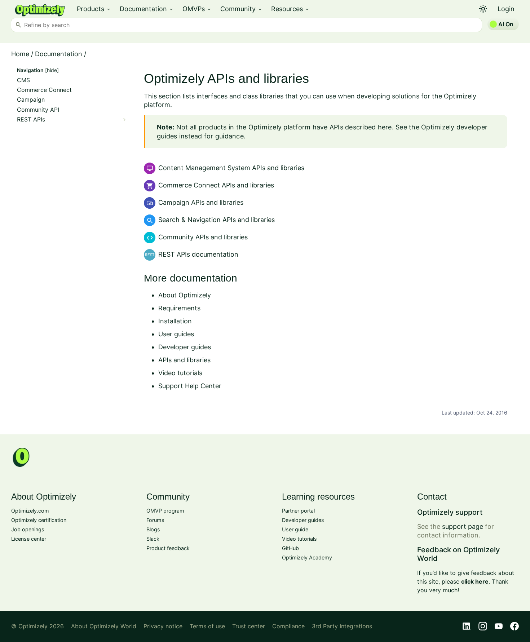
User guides (176, 334)
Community (241, 9)
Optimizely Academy (307, 557)
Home (20, 54)
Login (506, 9)
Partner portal (298, 511)
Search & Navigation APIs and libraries (216, 219)
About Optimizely (184, 295)
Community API (38, 109)
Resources (290, 9)
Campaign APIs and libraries (200, 202)
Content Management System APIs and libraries (231, 168)
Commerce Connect (44, 90)
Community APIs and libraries (203, 237)
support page (462, 526)
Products (94, 9)
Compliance (288, 626)
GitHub (290, 548)
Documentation (147, 9)
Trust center (248, 626)
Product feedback (168, 548)
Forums (155, 520)
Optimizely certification (38, 520)
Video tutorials (180, 373)
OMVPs (197, 9)
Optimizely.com (30, 511)
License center (28, 539)
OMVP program (165, 511)
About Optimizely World (103, 626)
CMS (23, 80)
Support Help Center (189, 386)
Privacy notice (162, 626)
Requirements (179, 308)
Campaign (31, 99)
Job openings (27, 529)
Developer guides (184, 347)
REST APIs (31, 119)
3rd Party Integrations (342, 626)
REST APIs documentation (198, 254)
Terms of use (207, 626)
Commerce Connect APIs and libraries (216, 185)
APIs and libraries (184, 360)
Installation (175, 321)
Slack (152, 539)
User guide (295, 529)
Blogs (153, 529)
